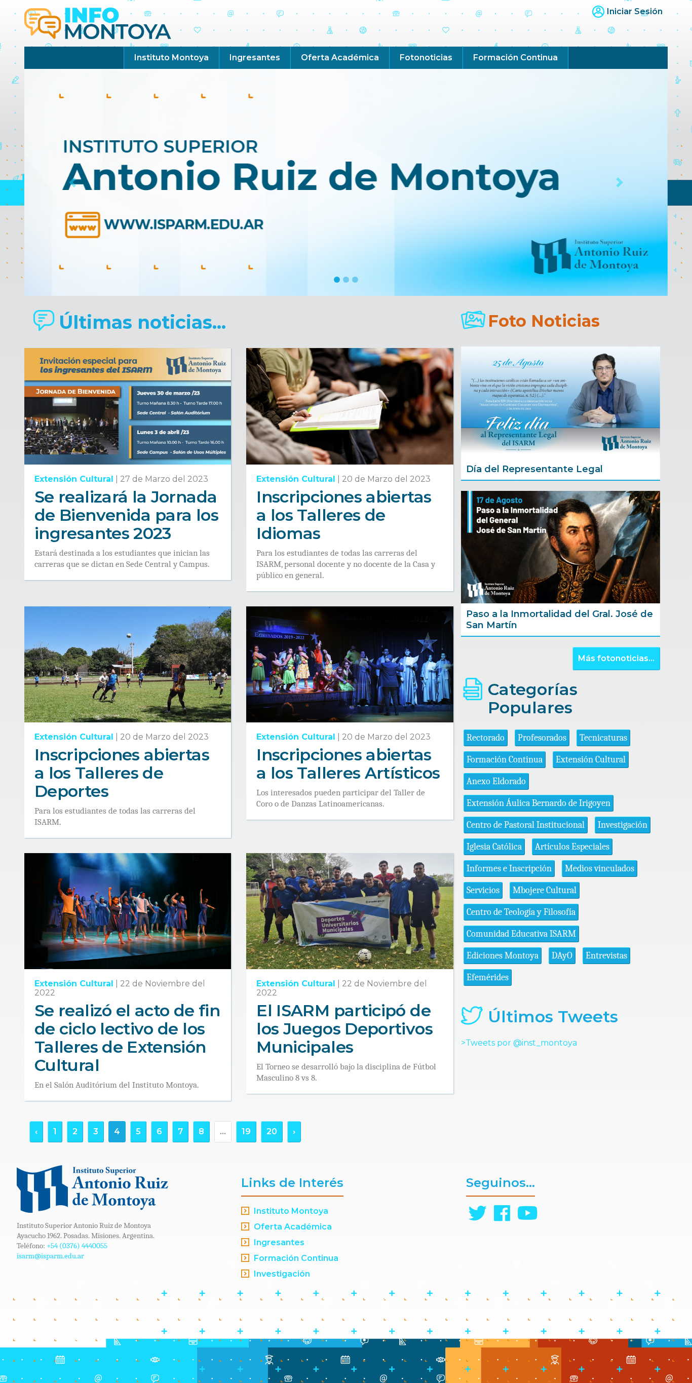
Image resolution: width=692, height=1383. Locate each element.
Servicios (483, 890)
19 (246, 1131)
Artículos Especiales (572, 846)
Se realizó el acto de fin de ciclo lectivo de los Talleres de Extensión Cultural (127, 1038)
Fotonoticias (426, 57)
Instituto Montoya (171, 57)
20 (271, 1131)
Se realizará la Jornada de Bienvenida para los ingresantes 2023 (126, 515)
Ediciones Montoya (503, 955)
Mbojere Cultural (544, 890)
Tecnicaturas (603, 738)
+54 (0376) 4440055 (77, 1245)
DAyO (562, 955)
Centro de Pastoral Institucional (526, 825)
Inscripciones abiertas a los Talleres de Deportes (121, 773)
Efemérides (488, 977)
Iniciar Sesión (635, 11)
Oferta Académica (340, 57)
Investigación (622, 825)
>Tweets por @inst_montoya (519, 1043)
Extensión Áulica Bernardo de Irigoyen (538, 803)
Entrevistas (606, 955)
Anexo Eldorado (496, 781)
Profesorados (542, 738)
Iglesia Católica (494, 846)
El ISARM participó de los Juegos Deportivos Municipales (344, 1029)
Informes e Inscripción (509, 868)
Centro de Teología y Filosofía (521, 912)
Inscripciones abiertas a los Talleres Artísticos (348, 764)
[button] (72, 182)
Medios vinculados (599, 868)
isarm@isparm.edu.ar (50, 1255)
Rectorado (486, 738)
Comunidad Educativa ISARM (521, 934)
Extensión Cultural (73, 479)
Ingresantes (254, 57)
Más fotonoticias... (616, 658)
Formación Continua (515, 57)
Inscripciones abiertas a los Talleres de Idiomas (343, 515)
